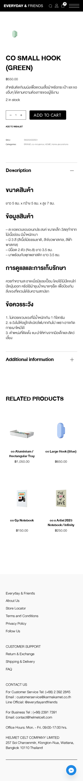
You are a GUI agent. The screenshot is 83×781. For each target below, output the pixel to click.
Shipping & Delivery (20, 661)
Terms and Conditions (22, 616)
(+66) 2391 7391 (45, 712)
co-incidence (38, 144)
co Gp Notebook (22, 520)
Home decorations (60, 144)
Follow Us (13, 631)
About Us (12, 601)
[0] (62, 6)
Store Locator (16, 608)
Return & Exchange (20, 654)
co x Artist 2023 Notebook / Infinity (61, 523)
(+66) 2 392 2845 (57, 692)
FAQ (9, 669)
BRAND (27, 144)
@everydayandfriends (41, 702)
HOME (48, 144)
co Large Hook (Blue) (61, 451)
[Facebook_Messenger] (71, 770)
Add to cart (47, 115)
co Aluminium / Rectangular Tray (22, 454)
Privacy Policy (16, 623)
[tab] (41, 170)
